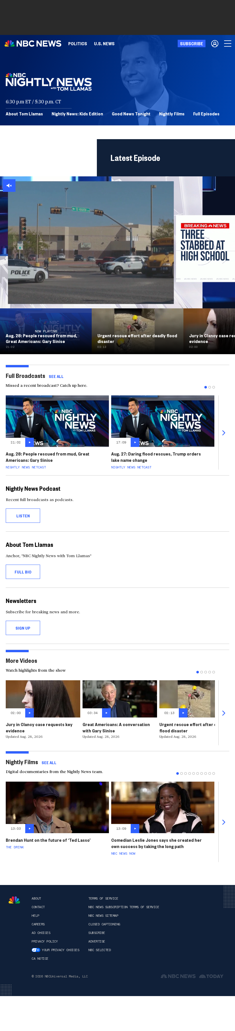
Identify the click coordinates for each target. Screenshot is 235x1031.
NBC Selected (99, 950)
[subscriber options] (214, 43)
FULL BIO (23, 571)
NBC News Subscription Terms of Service (123, 907)
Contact (38, 907)
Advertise (96, 941)
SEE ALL (56, 376)
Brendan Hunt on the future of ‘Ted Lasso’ (48, 840)
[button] (9, 185)
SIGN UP (22, 627)
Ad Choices (41, 933)
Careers (38, 924)
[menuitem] (77, 43)
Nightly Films (172, 113)
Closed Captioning (104, 924)
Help (35, 916)
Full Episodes (206, 113)
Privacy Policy (45, 941)
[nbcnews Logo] (14, 900)
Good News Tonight (131, 113)
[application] (117, 242)
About (36, 898)
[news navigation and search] (228, 43)
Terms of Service (103, 898)
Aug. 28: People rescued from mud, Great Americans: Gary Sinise (47, 457)
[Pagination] (205, 387)
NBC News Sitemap (103, 916)
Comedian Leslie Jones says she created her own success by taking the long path (156, 843)
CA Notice (40, 959)
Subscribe (96, 933)
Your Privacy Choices (60, 950)
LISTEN (23, 515)
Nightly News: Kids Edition (77, 113)
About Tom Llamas (24, 113)
